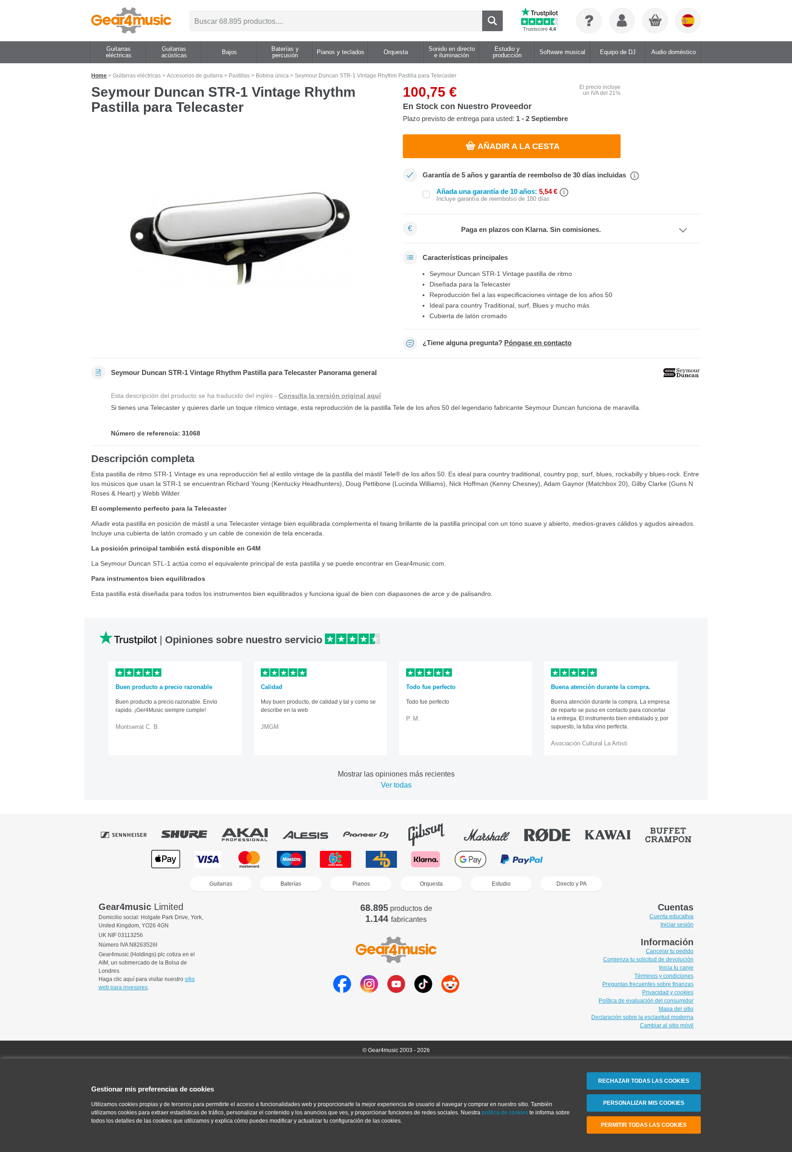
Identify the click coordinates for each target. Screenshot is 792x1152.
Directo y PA (571, 884)
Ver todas (396, 785)
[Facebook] (342, 990)
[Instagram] (369, 990)
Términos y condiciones (663, 976)
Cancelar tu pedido (669, 951)
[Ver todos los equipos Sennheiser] (130, 835)
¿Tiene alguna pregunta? (497, 343)
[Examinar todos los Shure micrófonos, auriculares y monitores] (190, 835)
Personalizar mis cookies (643, 1103)
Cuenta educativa (671, 916)
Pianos (361, 884)
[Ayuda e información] (589, 20)
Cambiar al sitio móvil (666, 1025)
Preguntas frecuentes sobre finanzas (647, 984)
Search (492, 21)
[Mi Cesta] (655, 21)
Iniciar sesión (676, 924)
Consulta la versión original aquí (330, 395)
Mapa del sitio (676, 1009)
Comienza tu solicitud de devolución (648, 959)
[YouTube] (396, 990)
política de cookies (505, 1112)
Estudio (501, 884)
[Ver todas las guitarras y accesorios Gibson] (432, 835)
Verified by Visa (625, 859)
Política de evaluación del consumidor (646, 1001)
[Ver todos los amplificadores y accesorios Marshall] (493, 835)
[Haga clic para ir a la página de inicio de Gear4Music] (131, 20)
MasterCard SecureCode (576, 859)
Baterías (290, 884)
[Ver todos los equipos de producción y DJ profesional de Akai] (251, 835)
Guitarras (220, 884)
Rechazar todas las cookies (643, 1081)
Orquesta (431, 884)
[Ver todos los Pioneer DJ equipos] (372, 835)
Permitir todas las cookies (644, 1125)
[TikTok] (423, 990)
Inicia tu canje (676, 968)
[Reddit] (450, 990)
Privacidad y (667, 992)
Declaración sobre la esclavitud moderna (642, 1017)
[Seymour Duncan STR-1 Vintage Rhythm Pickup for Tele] (240, 239)
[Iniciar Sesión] (622, 20)
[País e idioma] (688, 20)
